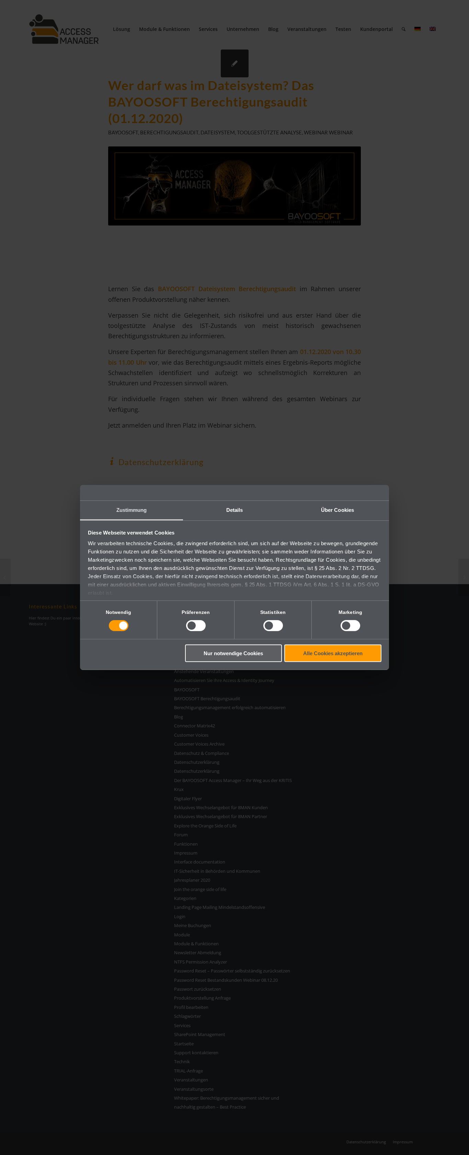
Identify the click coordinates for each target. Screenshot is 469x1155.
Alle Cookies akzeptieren (333, 653)
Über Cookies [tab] (337, 510)
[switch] (196, 625)
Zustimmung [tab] (131, 510)
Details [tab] (234, 510)
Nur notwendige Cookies (233, 653)
